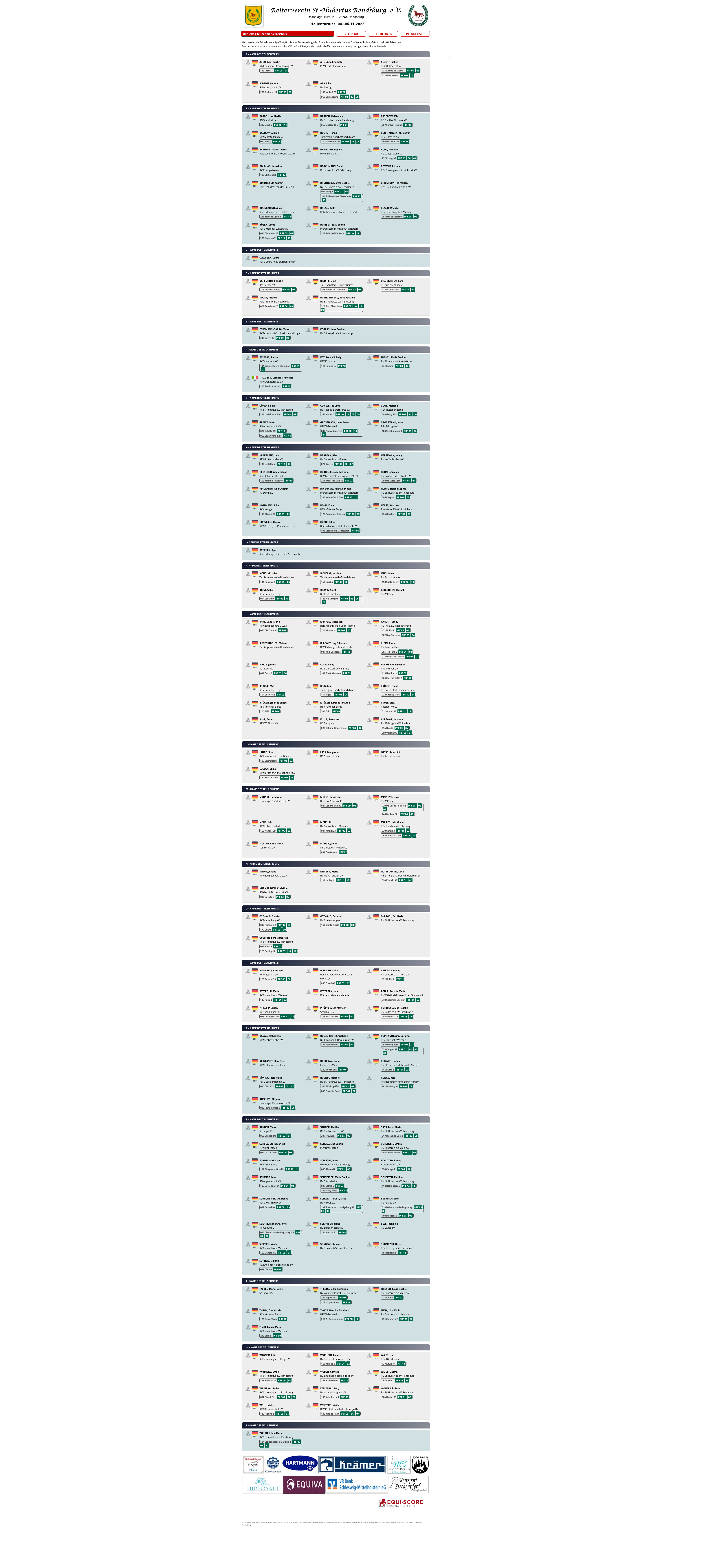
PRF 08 (341, 92)
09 (291, 306)
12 (294, 1397)
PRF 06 (279, 70)
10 (289, 238)
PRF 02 (407, 125)
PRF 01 (404, 75)
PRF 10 (278, 125)
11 (285, 125)
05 (286, 70)
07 (351, 464)
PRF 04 (276, 141)
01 (346, 191)
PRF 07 (343, 852)
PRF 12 (281, 175)
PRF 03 (282, 630)
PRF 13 (404, 141)
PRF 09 (280, 338)
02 (412, 75)
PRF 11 (281, 238)
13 (289, 464)
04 (349, 630)
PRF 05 (410, 70)
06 (418, 70)
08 (414, 158)
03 (353, 141)
